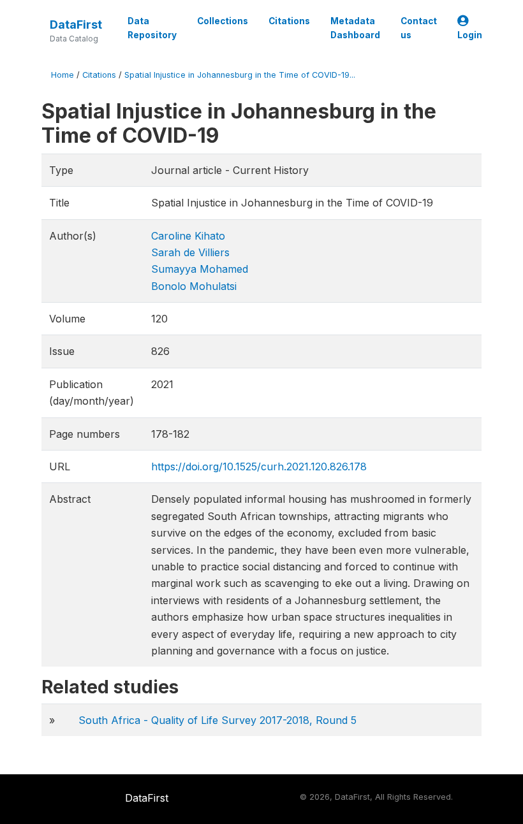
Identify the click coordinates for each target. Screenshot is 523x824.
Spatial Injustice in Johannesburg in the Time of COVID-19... (239, 75)
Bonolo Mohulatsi (194, 286)
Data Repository (152, 28)
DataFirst (76, 24)
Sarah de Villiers (190, 252)
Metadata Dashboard (355, 28)
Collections (222, 21)
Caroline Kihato (188, 235)
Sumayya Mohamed (199, 269)
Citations (289, 21)
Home (62, 75)
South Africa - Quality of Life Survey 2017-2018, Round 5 (217, 720)
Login (469, 35)
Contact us (419, 28)
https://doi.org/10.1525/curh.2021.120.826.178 (259, 466)
